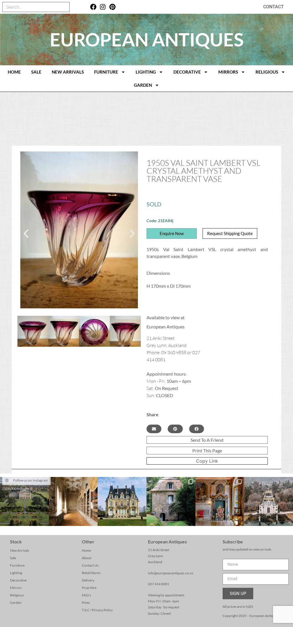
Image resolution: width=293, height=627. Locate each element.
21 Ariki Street (158, 550)
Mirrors (228, 71)
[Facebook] (93, 7)
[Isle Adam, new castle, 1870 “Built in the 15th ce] (122, 501)
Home (86, 550)
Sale (36, 71)
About (86, 558)
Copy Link (207, 461)
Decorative (187, 71)
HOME (14, 71)
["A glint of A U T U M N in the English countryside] (24, 501)
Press (86, 602)
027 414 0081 (158, 584)
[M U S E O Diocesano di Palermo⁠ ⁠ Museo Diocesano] (219, 501)
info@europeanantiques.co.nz (170, 573)
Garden (143, 85)
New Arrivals (68, 71)
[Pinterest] (112, 7)
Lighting (146, 71)
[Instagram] (102, 7)
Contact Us (90, 565)
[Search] (64, 7)
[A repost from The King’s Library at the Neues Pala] (73, 501)
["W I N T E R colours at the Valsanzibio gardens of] (268, 501)
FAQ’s (86, 595)
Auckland (155, 562)
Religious (267, 71)
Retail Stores (91, 573)
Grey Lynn (155, 556)
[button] (26, 233)
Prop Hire (89, 587)
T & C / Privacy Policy (97, 610)
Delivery (88, 580)
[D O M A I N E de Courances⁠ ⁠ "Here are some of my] (170, 501)
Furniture (106, 71)
